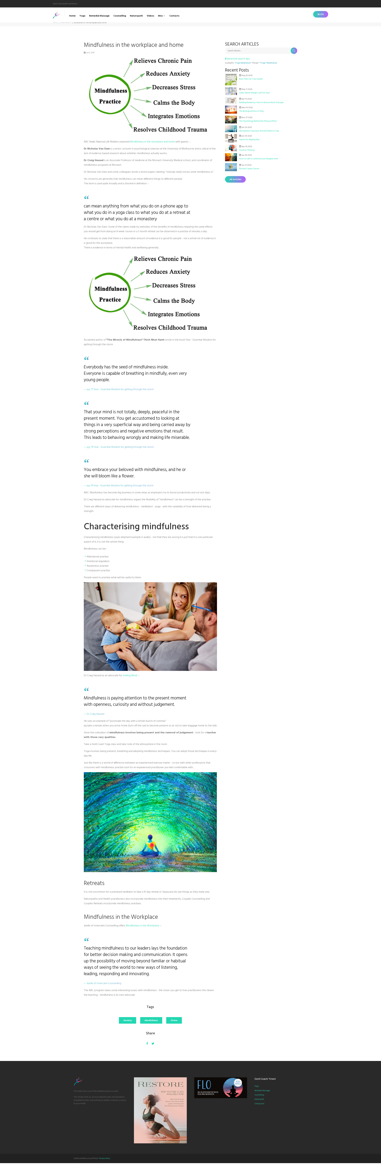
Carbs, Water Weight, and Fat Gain (254, 92)
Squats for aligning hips (249, 139)
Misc (160, 15)
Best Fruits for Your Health (251, 79)
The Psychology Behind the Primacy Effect (258, 121)
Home (72, 15)
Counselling (119, 15)
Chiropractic (259, 1103)
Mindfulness (151, 1020)
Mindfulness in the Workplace (142, 925)
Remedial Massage (99, 15)
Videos (150, 15)
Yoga (82, 15)
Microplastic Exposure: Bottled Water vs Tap (259, 131)
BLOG (321, 14)
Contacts (174, 15)
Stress (174, 1020)
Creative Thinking (246, 150)
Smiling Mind (130, 675)
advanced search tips (238, 59)
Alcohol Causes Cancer (249, 168)
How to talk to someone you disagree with (258, 158)
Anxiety (127, 1020)
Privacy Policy (104, 1158)
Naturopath (136, 15)
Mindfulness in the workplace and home (152, 141)
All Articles (235, 179)
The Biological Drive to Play (251, 111)
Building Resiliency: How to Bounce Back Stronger (261, 102)
